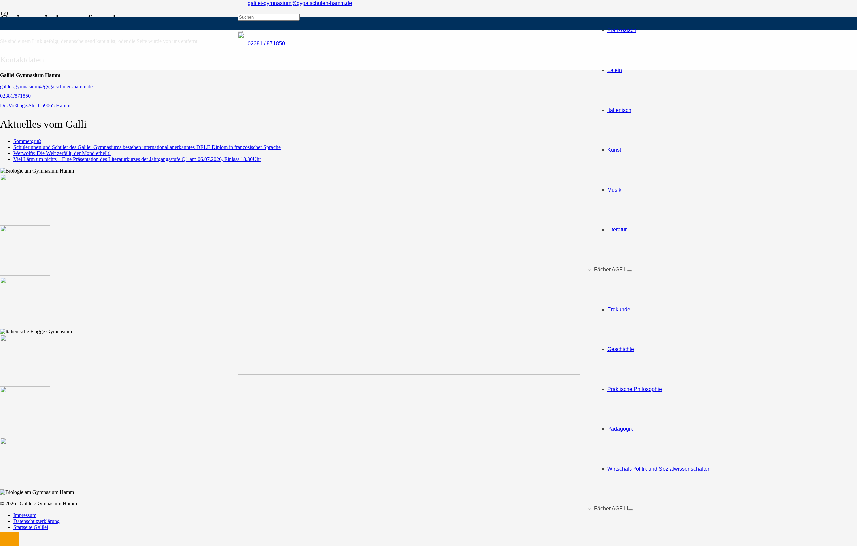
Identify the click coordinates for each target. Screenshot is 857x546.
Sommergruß (27, 141)
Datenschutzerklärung (36, 521)
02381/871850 (15, 96)
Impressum (24, 515)
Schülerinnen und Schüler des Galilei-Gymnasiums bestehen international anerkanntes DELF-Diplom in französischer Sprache (147, 147)
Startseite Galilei (30, 527)
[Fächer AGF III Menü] (630, 510)
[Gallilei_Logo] (409, 373)
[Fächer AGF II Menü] (629, 271)
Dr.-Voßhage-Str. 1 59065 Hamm (35, 105)
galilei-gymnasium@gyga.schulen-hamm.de (46, 86)
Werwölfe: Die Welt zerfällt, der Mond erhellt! (62, 153)
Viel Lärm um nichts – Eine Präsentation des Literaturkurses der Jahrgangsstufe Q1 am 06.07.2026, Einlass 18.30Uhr (137, 159)
